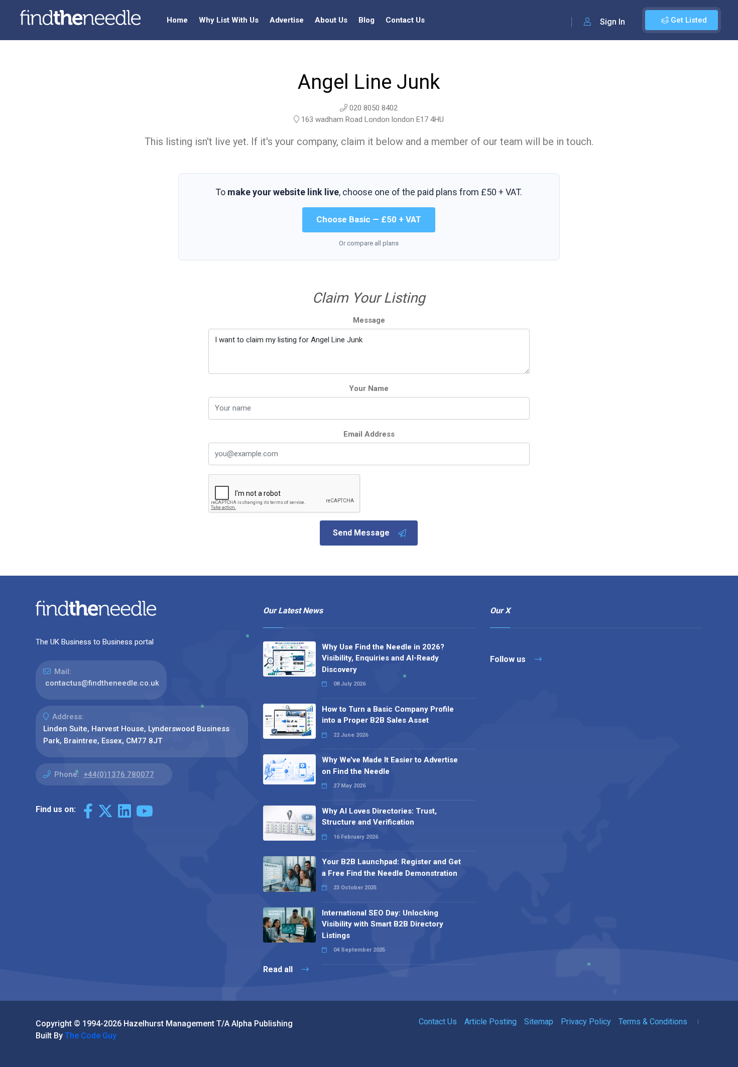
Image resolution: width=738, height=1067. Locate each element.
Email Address (369, 434)
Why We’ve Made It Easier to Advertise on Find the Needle (390, 765)
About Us (331, 20)
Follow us (509, 659)
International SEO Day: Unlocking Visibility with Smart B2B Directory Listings (382, 924)
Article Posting (490, 1021)
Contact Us (405, 20)
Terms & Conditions (653, 1021)
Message (369, 320)
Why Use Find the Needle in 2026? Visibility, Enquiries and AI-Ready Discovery (383, 658)
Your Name (369, 388)
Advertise (287, 20)
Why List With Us (229, 20)
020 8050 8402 (373, 107)
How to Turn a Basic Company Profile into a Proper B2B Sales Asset (388, 715)
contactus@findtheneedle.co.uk (102, 683)
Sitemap (538, 1021)
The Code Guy (90, 1035)
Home (177, 20)
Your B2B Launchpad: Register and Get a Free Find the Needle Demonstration (391, 867)
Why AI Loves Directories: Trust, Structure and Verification (379, 817)
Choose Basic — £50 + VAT (368, 219)
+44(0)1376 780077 (118, 774)
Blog (366, 20)
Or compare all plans (369, 243)
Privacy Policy (586, 1021)
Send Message (361, 533)
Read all (279, 969)
